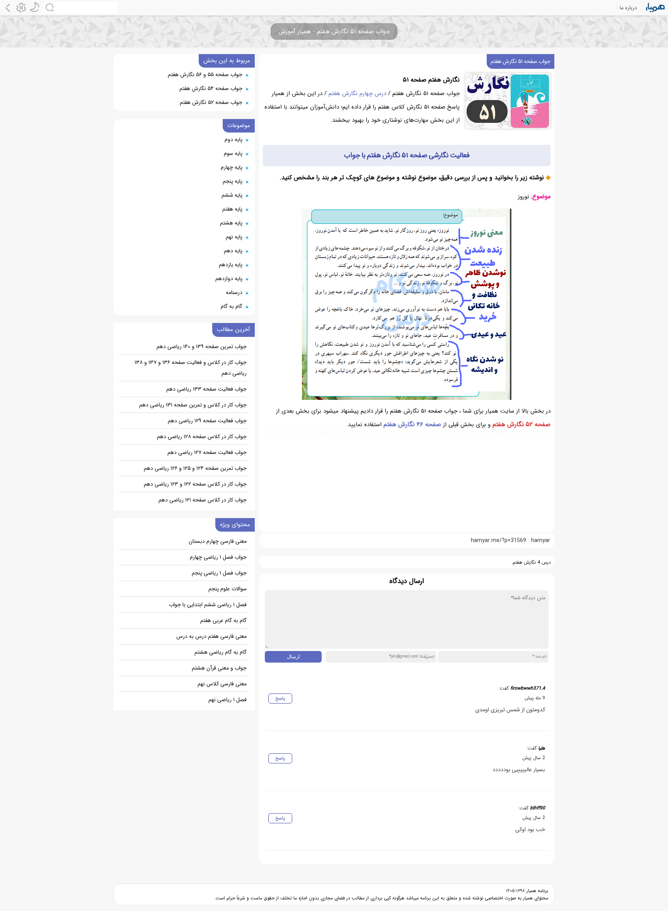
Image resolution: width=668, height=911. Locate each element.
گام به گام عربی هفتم (223, 620)
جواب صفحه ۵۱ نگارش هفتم (520, 61)
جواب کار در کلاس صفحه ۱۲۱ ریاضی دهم (202, 500)
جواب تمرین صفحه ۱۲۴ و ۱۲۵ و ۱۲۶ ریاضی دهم (195, 468)
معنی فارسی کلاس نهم (222, 684)
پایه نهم (234, 237)
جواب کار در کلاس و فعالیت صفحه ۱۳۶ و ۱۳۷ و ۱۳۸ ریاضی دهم (191, 367)
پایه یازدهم (230, 264)
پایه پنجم (232, 181)
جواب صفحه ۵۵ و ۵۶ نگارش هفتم (205, 74)
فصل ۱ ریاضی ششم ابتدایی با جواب (208, 604)
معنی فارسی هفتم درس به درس (211, 636)
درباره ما (628, 7)
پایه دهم (233, 250)
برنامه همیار (536, 890)
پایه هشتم (231, 223)
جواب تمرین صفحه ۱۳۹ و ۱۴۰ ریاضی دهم (202, 346)
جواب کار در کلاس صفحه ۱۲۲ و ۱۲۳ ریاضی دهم (195, 484)
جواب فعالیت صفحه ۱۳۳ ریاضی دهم (206, 389)
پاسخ (280, 698)
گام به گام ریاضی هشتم (220, 652)
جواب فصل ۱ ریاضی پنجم (219, 573)
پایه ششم (232, 195)
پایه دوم (233, 139)
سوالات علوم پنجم (227, 589)
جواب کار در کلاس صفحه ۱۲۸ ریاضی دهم (202, 436)
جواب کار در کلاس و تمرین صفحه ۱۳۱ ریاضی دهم (193, 405)
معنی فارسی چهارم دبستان (218, 541)
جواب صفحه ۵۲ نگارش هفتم (211, 102)
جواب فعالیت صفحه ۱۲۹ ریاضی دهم (207, 420)
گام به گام (231, 306)
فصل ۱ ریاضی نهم (227, 699)
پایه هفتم (232, 209)
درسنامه (234, 292)
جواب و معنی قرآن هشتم (219, 668)
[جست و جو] (80, 8)
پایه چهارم (231, 167)
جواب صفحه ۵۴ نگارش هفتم (210, 88)
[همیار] (655, 8)
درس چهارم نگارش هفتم (357, 93)
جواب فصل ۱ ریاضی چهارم (218, 557)
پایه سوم (233, 153)
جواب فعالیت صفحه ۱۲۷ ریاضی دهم (207, 452)
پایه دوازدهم (228, 278)
